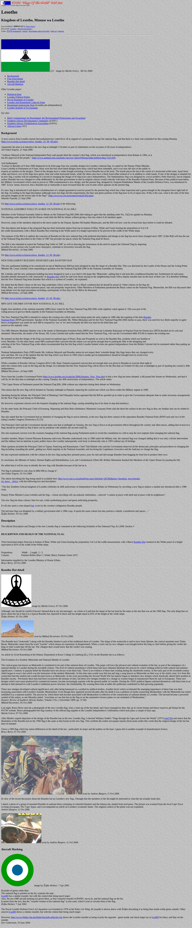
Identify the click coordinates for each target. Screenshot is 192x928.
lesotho (13, 29)
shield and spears (25, 29)
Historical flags (14, 94)
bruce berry (30, 26)
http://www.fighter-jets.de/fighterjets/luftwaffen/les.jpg (36, 917)
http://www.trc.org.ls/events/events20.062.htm (71, 195)
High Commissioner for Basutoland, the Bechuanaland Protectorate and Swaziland (46, 118)
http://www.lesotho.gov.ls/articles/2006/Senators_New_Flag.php (74, 376)
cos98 (5, 896)
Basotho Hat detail (16, 81)
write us (54, 31)
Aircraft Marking (15, 84)
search (25, 31)
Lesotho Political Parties (18, 97)
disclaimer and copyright (39, 31)
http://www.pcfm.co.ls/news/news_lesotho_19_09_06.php (29, 141)
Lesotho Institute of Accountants (22, 108)
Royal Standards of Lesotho (20, 99)
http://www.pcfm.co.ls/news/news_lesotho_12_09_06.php (32, 203)
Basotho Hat (53, 276)
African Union (14, 126)
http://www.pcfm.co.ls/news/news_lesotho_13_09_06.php (32, 255)
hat (32, 505)
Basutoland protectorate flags (21, 105)
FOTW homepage (14, 31)
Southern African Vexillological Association (28, 123)
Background (13, 76)
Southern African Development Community (28, 120)
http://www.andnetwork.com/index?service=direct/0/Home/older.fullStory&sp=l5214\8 (74, 158)
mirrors (61, 31)
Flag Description (15, 78)
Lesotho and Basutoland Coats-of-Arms (26, 102)
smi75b (168, 718)
